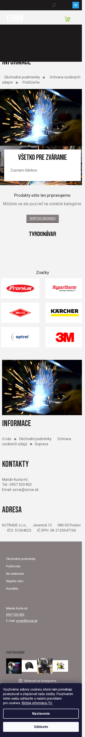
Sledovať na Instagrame (40, 681)
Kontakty (12, 588)
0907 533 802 (15, 614)
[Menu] (76, 5)
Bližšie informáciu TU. (37, 703)
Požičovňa (31, 82)
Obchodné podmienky (22, 77)
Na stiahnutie (15, 574)
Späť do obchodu (42, 218)
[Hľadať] (54, 5)
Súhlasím (41, 727)
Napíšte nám (14, 581)
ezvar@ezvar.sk (26, 621)
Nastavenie (41, 714)
